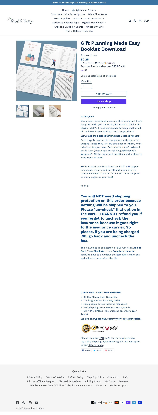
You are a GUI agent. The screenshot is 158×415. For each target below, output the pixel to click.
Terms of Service (55, 377)
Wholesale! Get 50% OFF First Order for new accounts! (61, 385)
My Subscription (119, 385)
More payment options (104, 107)
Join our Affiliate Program (40, 381)
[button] (111, 63)
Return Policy (95, 345)
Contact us (113, 377)
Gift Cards (109, 381)
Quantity (86, 81)
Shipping (85, 75)
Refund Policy (75, 377)
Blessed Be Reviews (70, 381)
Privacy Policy (34, 377)
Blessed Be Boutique (34, 408)
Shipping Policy (95, 377)
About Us (101, 385)
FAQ (101, 338)
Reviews (123, 381)
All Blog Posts (93, 381)
